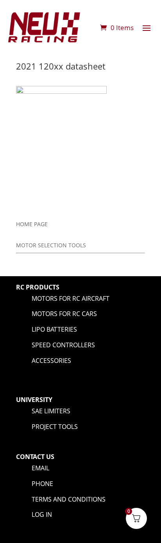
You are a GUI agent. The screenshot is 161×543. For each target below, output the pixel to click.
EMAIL (40, 468)
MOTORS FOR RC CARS (64, 313)
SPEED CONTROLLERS (63, 345)
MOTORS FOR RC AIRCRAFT (70, 298)
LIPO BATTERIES (54, 329)
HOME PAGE (32, 224)
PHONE (42, 483)
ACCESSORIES (51, 360)
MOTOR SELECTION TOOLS (51, 245)
